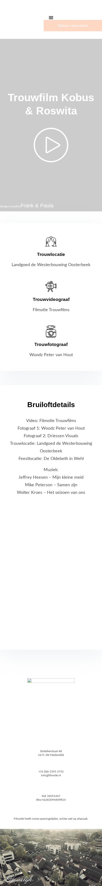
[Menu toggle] (51, 17)
